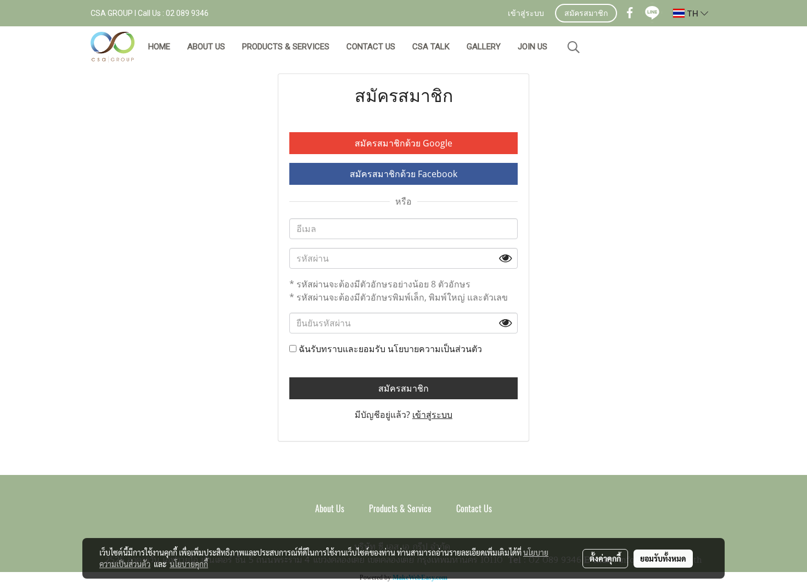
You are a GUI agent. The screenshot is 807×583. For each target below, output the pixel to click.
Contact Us (474, 508)
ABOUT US (206, 47)
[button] (574, 47)
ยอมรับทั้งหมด (663, 558)
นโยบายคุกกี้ (189, 564)
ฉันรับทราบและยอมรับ (389, 349)
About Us (329, 508)
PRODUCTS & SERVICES (285, 47)
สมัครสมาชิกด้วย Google (403, 143)
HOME (159, 47)
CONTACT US (370, 47)
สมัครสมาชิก (586, 14)
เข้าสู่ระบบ (526, 14)
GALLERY (484, 47)
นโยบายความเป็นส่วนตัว (435, 349)
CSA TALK (431, 47)
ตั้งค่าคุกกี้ (605, 558)
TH (692, 13)
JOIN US (532, 47)
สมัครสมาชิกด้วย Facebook (403, 174)
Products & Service (400, 508)
